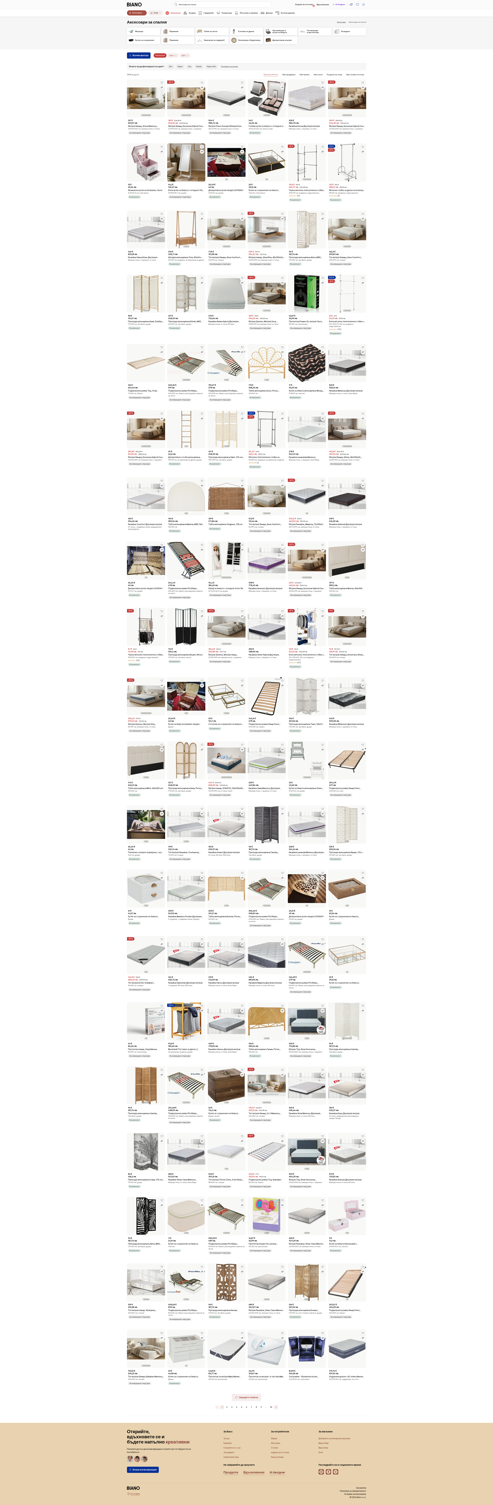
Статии (274, 1448)
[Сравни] (162, 87)
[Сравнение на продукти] (351, 4)
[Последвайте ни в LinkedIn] (335, 1471)
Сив (189, 66)
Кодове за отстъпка (305, 5)
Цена (171, 55)
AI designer (340, 4)
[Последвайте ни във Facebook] (328, 1471)
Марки (274, 1438)
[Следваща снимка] (163, 97)
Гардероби (209, 13)
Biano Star (323, 1448)
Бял (170, 66)
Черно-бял (211, 66)
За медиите (228, 1452)
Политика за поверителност (353, 1491)
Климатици (227, 13)
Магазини (275, 1443)
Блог (321, 1452)
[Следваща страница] (276, 1407)
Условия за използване (355, 1494)
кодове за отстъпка (280, 1452)
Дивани (269, 13)
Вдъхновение (323, 5)
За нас (226, 1438)
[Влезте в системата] (363, 4)
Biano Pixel (324, 1443)
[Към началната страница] (138, 4)
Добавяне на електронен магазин (334, 1438)
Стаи (156, 13)
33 (271, 1407)
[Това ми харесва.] (162, 83)
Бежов (199, 66)
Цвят (183, 55)
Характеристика (231, 1457)
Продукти (230, 1472)
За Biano (228, 1431)
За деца (192, 13)
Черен (180, 66)
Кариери (227, 1443)
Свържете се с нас (232, 1448)
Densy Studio (277, 1457)
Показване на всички (229, 66)
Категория (137, 13)
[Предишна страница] (217, 1407)
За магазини (326, 1431)
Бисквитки (361, 1488)
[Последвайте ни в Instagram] (321, 1471)
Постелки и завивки (249, 13)
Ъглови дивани (288, 13)
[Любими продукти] (357, 4)
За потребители (280, 1431)
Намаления (176, 13)
